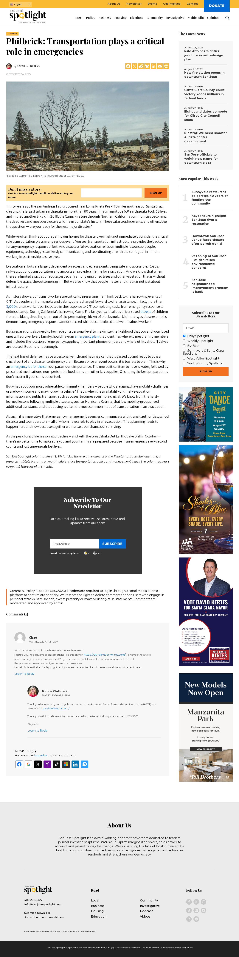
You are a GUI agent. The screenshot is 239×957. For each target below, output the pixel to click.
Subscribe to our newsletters (44, 917)
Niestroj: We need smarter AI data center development (205, 137)
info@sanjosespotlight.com (42, 904)
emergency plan (86, 336)
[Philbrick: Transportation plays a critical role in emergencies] (87, 126)
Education (98, 916)
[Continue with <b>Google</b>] (28, 764)
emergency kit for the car (29, 367)
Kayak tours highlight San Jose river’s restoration (209, 219)
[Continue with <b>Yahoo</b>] (47, 764)
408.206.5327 (33, 900)
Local (95, 900)
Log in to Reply (24, 673)
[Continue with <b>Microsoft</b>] (66, 764)
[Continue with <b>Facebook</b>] (19, 764)
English (18, 4)
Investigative (150, 906)
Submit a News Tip (37, 913)
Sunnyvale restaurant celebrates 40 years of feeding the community (210, 197)
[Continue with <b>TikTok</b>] (56, 764)
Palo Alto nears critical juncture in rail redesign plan (203, 55)
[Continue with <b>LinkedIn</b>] (75, 764)
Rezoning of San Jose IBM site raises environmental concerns (209, 261)
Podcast (146, 911)
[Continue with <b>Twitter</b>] (38, 764)
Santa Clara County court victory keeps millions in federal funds (204, 94)
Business (98, 906)
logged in (40, 755)
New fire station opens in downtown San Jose (204, 75)
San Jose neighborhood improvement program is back (210, 285)
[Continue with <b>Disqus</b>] (84, 764)
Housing (97, 911)
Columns (12, 34)
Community (149, 900)
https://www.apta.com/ (54, 708)
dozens (145, 312)
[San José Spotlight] (31, 17)
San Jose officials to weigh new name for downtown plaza (201, 159)
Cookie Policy (44, 931)
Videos (145, 916)
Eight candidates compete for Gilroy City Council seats (205, 116)
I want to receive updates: (65, 553)
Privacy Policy (30, 931)
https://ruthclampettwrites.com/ (105, 654)
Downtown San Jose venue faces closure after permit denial (208, 240)
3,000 (11, 307)
